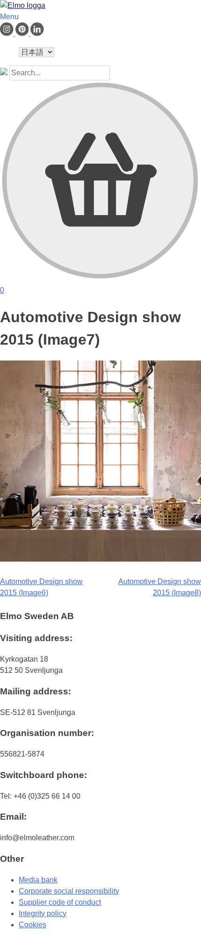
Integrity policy (42, 913)
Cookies (32, 925)
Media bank (38, 880)
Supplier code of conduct (60, 902)
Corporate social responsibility (69, 891)
